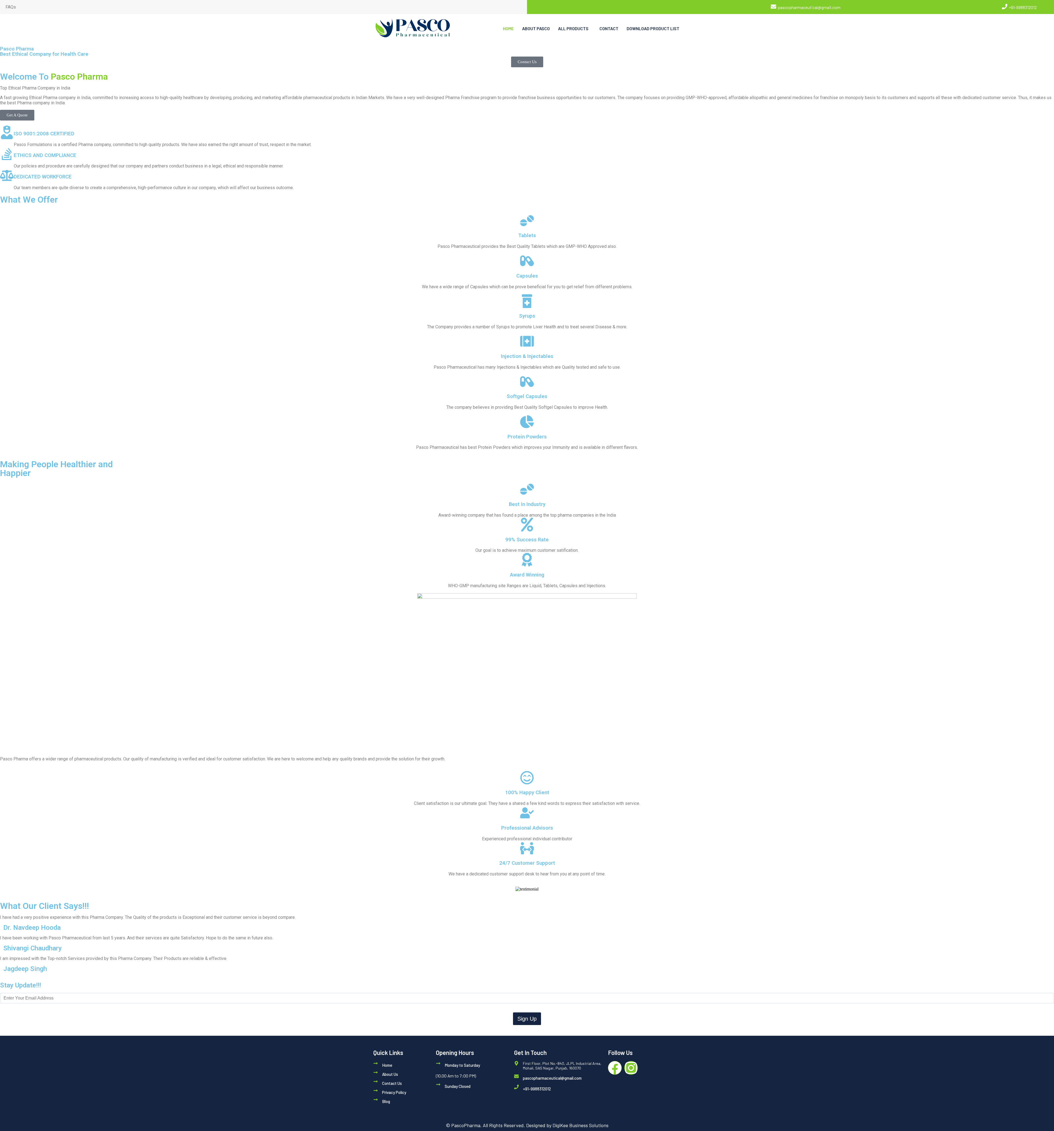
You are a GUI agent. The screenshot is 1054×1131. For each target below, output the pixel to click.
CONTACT (608, 28)
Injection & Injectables (527, 356)
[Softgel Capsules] (527, 381)
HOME (508, 28)
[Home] (375, 1063)
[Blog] (375, 1099)
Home (387, 1065)
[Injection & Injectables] (527, 341)
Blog (386, 1101)
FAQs (10, 7)
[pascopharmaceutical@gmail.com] (773, 6)
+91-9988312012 (1023, 7)
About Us (390, 1074)
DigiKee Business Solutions (581, 1125)
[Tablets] (527, 221)
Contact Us (392, 1083)
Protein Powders (527, 437)
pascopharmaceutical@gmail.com (809, 7)
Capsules (527, 276)
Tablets (527, 236)
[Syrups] (527, 301)
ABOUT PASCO (536, 28)
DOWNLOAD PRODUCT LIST (653, 28)
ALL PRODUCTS (573, 28)
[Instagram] (631, 1068)
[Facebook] (615, 1068)
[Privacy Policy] (375, 1090)
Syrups (527, 316)
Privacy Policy (394, 1092)
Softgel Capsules (527, 396)
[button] (574, 28)
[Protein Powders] (527, 422)
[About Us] (375, 1072)
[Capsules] (527, 261)
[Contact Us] (375, 1081)
